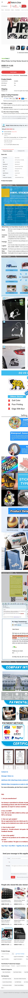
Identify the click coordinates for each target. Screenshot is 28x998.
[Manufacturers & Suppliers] (14, 2)
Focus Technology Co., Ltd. (17, 992)
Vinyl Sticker (17, 9)
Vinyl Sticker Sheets (17, 972)
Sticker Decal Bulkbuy (19, 985)
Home (2, 9)
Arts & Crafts (7, 9)
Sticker (12, 9)
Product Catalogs (20, 953)
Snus (2, 956)
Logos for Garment (18, 959)
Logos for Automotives (18, 956)
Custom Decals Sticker (7, 982)
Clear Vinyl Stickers (6, 972)
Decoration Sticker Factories (20, 978)
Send (13, 877)
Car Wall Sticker (18, 982)
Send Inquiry (13, 72)
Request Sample (23, 75)
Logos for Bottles (5, 959)
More (2, 987)
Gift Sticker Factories (6, 978)
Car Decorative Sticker (7, 985)
